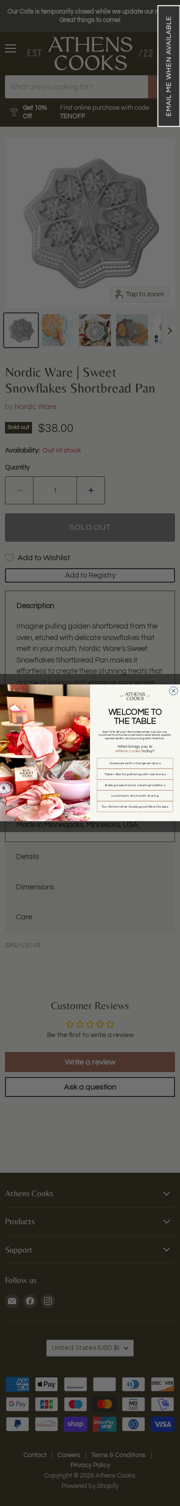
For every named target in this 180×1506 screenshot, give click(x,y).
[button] (168, 66)
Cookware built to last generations (135, 763)
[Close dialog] (174, 691)
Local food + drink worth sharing (135, 795)
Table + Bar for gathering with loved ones (135, 774)
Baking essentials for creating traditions (135, 785)
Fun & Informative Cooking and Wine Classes (135, 806)
